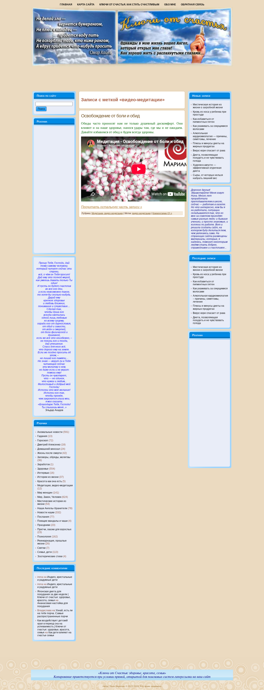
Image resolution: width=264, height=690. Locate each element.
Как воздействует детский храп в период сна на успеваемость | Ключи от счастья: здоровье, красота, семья (53, 626)
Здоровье (42, 468)
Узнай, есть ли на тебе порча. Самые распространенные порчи (55, 613)
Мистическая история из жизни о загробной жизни (208, 106)
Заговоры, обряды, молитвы (53, 457)
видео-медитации (141, 213)
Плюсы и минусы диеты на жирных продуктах (208, 145)
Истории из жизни (48, 477)
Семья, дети (44, 552)
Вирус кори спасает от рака (209, 150)
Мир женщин (44, 492)
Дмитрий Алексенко (48, 444)
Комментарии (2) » (162, 213)
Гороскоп (42, 440)
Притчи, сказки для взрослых (54, 529)
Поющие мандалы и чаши (52, 520)
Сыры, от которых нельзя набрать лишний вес (208, 176)
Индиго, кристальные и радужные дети (54, 578)
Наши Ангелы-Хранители (52, 508)
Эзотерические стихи (49, 556)
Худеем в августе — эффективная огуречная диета (207, 168)
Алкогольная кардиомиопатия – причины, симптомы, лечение (210, 298)
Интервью (43, 472)
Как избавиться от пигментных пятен (203, 120)
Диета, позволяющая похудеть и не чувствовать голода (208, 157)
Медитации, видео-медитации (55, 485)
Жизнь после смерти (49, 453)
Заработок (43, 464)
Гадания (42, 436)
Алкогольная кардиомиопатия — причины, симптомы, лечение (210, 136)
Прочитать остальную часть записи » (111, 207)
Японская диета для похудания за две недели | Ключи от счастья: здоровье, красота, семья (54, 596)
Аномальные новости (49, 432)
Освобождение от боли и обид (110, 115)
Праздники (43, 525)
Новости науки (45, 512)
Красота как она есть (49, 481)
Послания (43, 516)
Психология (44, 536)
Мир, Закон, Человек (49, 497)
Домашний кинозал (48, 448)
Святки (41, 547)
